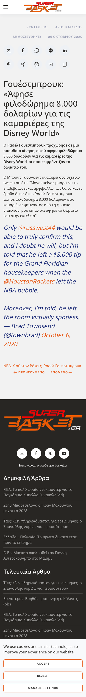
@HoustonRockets (28, 281)
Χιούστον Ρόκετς (27, 365)
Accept (43, 663)
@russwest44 (36, 227)
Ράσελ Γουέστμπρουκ (62, 365)
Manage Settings (43, 688)
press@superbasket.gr (52, 465)
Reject (43, 676)
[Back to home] (43, 7)
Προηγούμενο (31, 372)
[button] (5, 7)
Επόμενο (59, 372)
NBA (7, 365)
